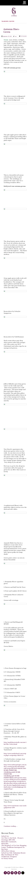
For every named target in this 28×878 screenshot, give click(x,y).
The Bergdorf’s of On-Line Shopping (13, 845)
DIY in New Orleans (8, 851)
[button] (24, 3)
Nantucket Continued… (9, 842)
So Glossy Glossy (7, 858)
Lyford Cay (5, 836)
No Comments (23, 36)
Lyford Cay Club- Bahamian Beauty (13, 853)
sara (16, 36)
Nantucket (4, 843)
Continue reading (10, 826)
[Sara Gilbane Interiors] (14, 12)
